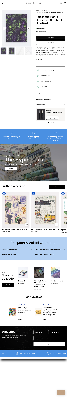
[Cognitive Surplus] (33, 3)
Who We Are (38, 366)
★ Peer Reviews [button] (65, 204)
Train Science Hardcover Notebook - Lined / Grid (45, 229)
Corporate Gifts (39, 369)
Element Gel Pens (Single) (54, 113)
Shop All (11, 168)
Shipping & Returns (41, 104)
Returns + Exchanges (8, 384)
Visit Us (4, 392)
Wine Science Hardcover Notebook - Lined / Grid (15, 229)
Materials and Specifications (43, 99)
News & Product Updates (42, 376)
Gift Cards (5, 386)
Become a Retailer (40, 371)
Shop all (8, 284)
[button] (61, 3)
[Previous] (4, 28)
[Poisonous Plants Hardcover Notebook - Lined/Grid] (3, 51)
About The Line (40, 93)
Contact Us (5, 389)
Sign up (49, 344)
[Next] (28, 28)
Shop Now (57, 187)
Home (37, 10)
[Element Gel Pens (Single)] (41, 114)
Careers (37, 374)
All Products (44, 10)
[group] (33, 212)
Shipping (4, 381)
